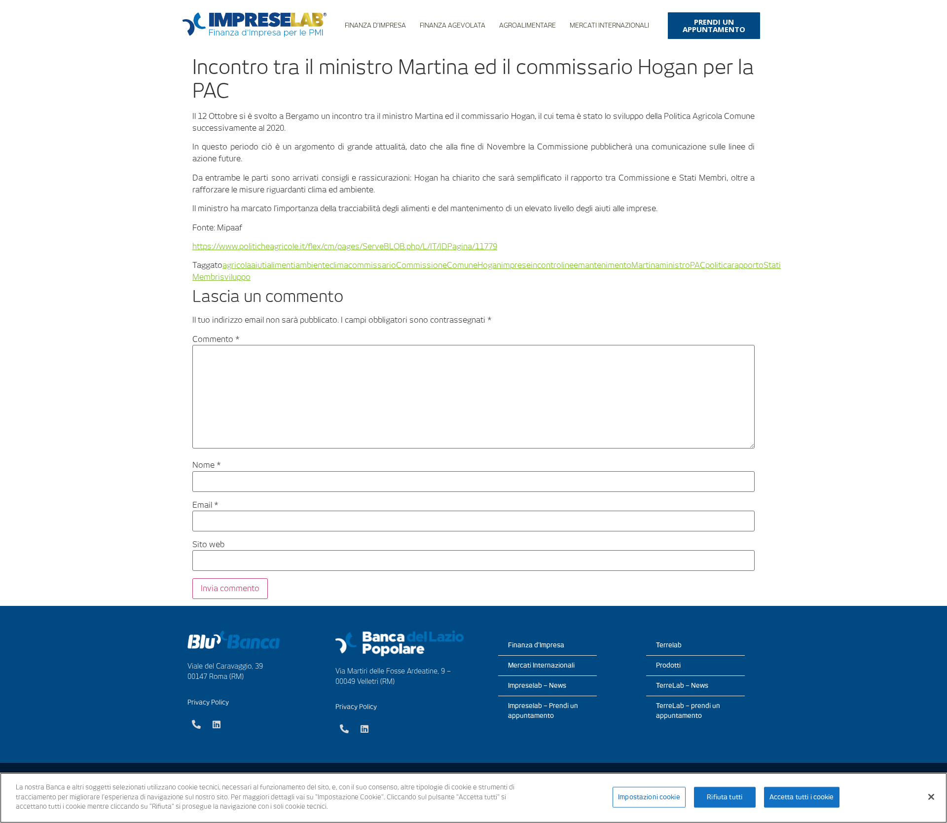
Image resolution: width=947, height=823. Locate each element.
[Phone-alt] (196, 724)
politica (718, 265)
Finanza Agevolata (452, 25)
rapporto (747, 265)
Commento (216, 339)
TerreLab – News (682, 685)
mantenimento (604, 265)
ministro (674, 265)
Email (205, 505)
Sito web (208, 545)
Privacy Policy (208, 702)
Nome (206, 465)
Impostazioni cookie (649, 797)
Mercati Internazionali (609, 25)
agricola (236, 265)
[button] (714, 25)
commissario (372, 265)
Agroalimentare (527, 25)
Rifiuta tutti (724, 797)
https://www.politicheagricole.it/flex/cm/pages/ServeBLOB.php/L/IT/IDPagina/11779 (344, 246)
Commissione (421, 265)
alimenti (281, 265)
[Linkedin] (216, 724)
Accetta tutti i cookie (801, 797)
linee (569, 265)
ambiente (312, 265)
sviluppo (235, 277)
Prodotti (668, 665)
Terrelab (669, 645)
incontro (546, 265)
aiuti (259, 265)
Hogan (489, 265)
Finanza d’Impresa (375, 25)
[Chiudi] (931, 797)
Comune (462, 265)
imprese (516, 265)
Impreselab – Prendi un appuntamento (543, 710)
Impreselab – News (537, 685)
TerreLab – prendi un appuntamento (688, 710)
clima (338, 265)
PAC (697, 265)
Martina (645, 265)
